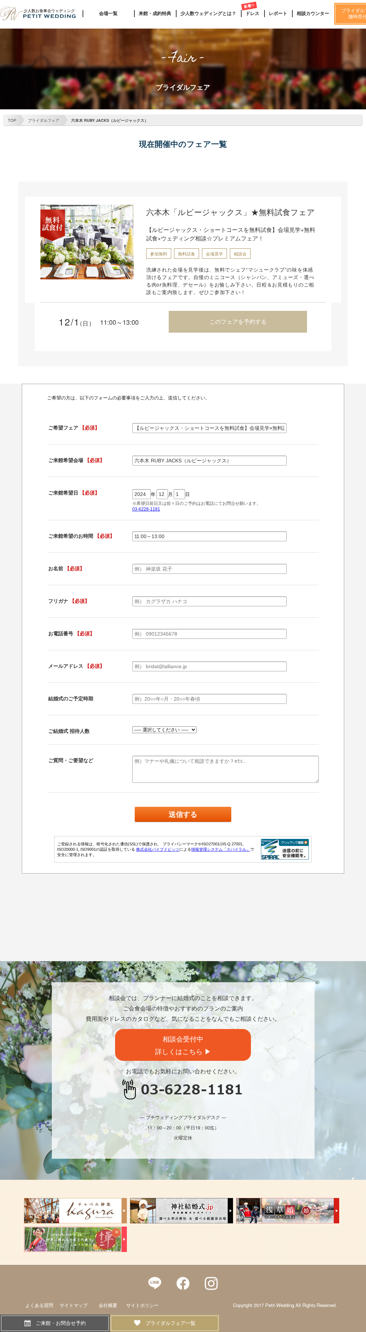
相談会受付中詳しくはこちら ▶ (183, 1045)
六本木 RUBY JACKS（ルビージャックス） (109, 120)
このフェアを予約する (238, 321)
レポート (278, 13)
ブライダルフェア (43, 120)
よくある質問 (39, 1305)
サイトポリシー (142, 1305)
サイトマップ (74, 1305)
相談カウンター (313, 13)
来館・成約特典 (155, 13)
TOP (12, 120)
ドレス (252, 13)
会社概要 (108, 1305)
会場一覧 (108, 13)
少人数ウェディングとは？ (208, 13)
